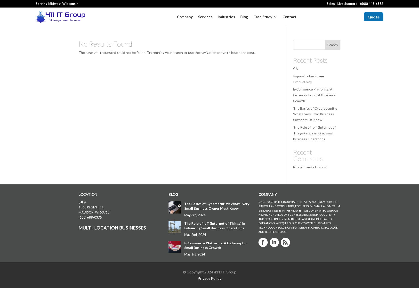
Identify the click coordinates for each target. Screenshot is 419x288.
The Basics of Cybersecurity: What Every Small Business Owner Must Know (315, 114)
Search (332, 45)
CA (295, 68)
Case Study (262, 17)
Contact (289, 17)
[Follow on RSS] (285, 242)
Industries (226, 17)
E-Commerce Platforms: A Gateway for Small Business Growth (314, 95)
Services (205, 17)
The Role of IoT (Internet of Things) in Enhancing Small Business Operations (314, 133)
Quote (373, 17)
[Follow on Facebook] (263, 242)
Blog (244, 17)
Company (185, 17)
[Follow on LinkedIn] (274, 242)
